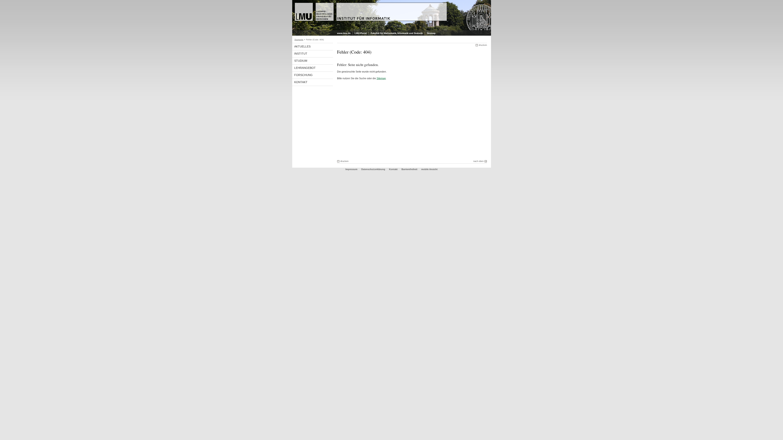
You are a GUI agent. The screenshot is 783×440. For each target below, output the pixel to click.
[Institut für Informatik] (391, 29)
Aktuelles (302, 46)
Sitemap (431, 33)
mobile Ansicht (429, 169)
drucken (483, 45)
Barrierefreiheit (409, 169)
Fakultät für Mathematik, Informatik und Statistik (397, 33)
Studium (300, 60)
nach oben (478, 161)
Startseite (298, 39)
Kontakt (300, 82)
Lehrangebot (305, 67)
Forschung (303, 75)
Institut (300, 53)
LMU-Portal (361, 33)
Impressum (351, 169)
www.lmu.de (344, 33)
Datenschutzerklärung (373, 169)
